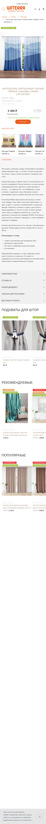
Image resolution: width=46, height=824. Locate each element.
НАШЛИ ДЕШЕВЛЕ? (10, 287)
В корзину (23, 121)
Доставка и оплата (11, 301)
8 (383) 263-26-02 (22, 4)
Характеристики (9, 274)
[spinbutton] (38, 111)
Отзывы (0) (7, 280)
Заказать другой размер (13, 294)
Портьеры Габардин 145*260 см (8, 152)
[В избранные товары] (43, 28)
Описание (6, 160)
